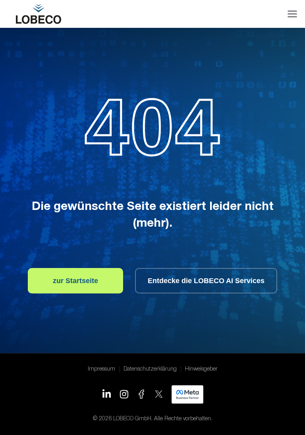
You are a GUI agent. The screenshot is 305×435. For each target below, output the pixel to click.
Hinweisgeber (201, 369)
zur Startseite (75, 281)
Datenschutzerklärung (150, 369)
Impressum (101, 369)
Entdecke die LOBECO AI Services (206, 281)
